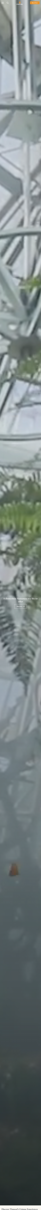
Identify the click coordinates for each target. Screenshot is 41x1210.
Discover (19, 606)
